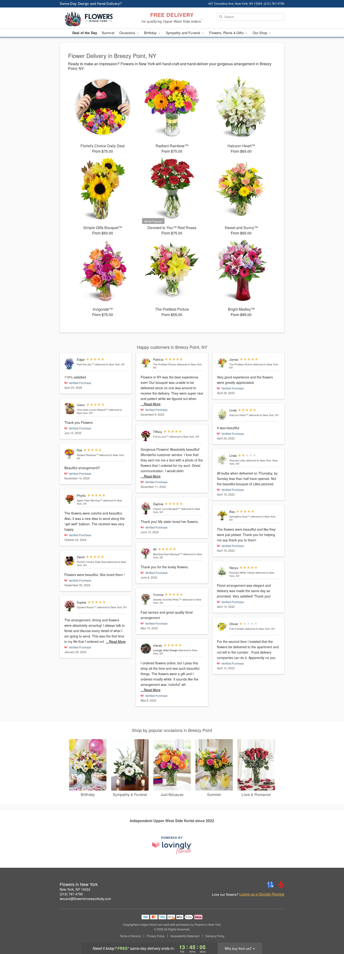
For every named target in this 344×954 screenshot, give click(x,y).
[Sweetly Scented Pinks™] (146, 599)
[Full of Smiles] (222, 626)
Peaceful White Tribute (242, 572)
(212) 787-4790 (71, 894)
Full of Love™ (161, 436)
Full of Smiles (236, 628)
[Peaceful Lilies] (222, 459)
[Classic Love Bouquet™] (146, 508)
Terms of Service (130, 936)
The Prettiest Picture (164, 364)
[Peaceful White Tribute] (222, 571)
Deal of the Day (84, 32)
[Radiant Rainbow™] (69, 454)
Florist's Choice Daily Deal (91, 562)
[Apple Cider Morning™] (69, 499)
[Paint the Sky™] (69, 364)
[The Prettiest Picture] (146, 363)
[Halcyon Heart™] (222, 414)
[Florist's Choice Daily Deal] (69, 561)
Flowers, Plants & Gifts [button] (226, 32)
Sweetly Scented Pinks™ (167, 599)
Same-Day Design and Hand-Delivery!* (91, 3)
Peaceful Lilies (237, 460)
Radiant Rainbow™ (88, 455)
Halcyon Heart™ (238, 415)
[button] (331, 934)
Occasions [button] (127, 32)
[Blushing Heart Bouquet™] (146, 553)
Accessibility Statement (185, 936)
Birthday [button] (150, 32)
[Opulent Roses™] (69, 606)
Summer (108, 32)
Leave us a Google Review (261, 894)
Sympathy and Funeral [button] (183, 32)
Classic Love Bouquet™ (166, 509)
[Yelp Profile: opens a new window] (281, 884)
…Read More (116, 641)
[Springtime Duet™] (222, 515)
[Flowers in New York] (93, 18)
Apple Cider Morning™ (89, 500)
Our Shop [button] (260, 32)
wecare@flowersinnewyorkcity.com (85, 898)
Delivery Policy (214, 936)
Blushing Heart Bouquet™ (167, 554)
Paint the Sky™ (85, 364)
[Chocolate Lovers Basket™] (69, 408)
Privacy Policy (156, 936)
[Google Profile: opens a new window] (270, 884)
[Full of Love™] (146, 436)
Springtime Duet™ (239, 516)
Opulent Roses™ (86, 607)
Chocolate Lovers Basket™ (92, 409)
